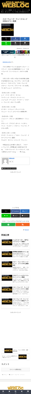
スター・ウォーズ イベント (9, 168)
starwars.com (6, 62)
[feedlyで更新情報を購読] (10, 161)
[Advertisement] (15, 188)
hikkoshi (11, 158)
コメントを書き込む (15, 369)
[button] (15, 43)
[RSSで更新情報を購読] (12, 161)
